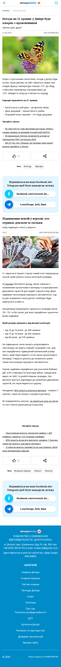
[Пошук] (56, 3)
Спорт (30, 596)
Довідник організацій (30, 636)
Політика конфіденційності (30, 612)
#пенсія (49, 471)
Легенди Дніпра (30, 590)
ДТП (30, 618)
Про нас (30, 608)
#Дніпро (39, 166)
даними (9, 284)
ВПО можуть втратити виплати (30, 390)
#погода (28, 166)
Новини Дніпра (30, 572)
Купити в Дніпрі (30, 624)
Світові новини (30, 584)
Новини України (30, 578)
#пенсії (37, 471)
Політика (30, 602)
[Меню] (4, 3)
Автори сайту (30, 642)
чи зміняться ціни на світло (44, 401)
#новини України (22, 471)
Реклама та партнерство (30, 630)
